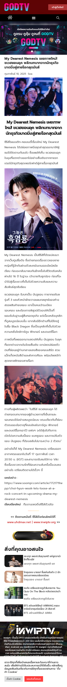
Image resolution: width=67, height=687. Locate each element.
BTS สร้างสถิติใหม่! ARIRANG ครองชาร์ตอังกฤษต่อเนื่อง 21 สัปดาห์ (41, 607)
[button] (33, 18)
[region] (33, 38)
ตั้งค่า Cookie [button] (14, 679)
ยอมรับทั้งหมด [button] (34, 679)
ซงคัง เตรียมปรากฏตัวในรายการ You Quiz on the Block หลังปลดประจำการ (42, 591)
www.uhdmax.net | (20, 522)
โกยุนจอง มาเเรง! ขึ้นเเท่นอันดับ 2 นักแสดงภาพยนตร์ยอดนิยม (42, 573)
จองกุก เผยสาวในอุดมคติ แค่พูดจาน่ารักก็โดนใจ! (42, 557)
